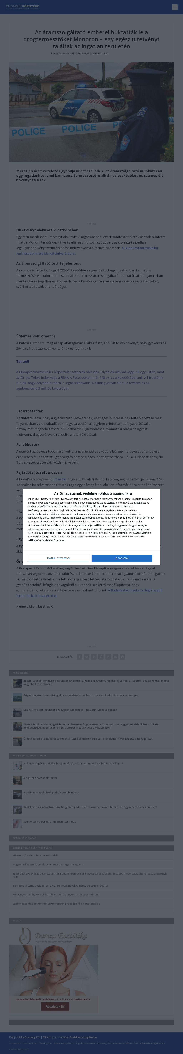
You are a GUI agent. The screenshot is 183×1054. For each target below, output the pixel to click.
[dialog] (91, 527)
